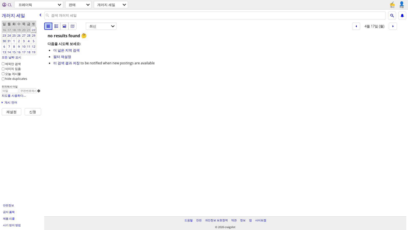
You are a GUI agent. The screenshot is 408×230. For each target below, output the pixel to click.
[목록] (48, 26)
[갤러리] (64, 26)
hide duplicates (16, 79)
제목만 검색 (13, 64)
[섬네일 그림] (56, 26)
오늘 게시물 (13, 74)
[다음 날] (393, 26)
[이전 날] (356, 26)
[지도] (72, 26)
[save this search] (402, 15)
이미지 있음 (13, 69)
